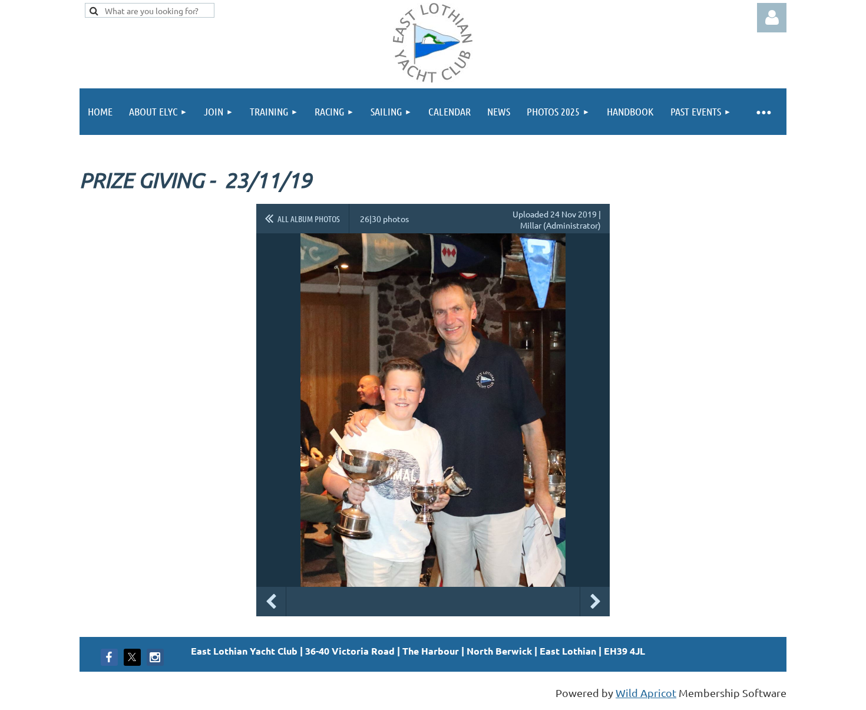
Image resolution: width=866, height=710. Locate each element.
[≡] (762, 111)
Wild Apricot (646, 692)
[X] (132, 657)
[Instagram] (155, 657)
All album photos (308, 218)
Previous (271, 601)
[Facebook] (109, 657)
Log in (771, 17)
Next (595, 601)
